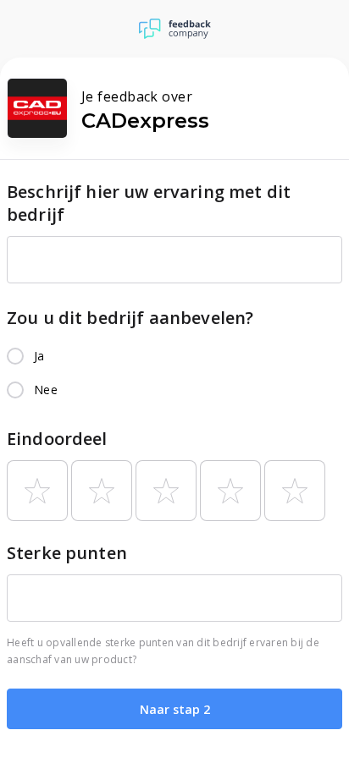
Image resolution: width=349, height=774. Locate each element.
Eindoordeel (57, 438)
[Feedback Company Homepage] (175, 28)
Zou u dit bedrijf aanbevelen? (130, 317)
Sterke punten (67, 552)
